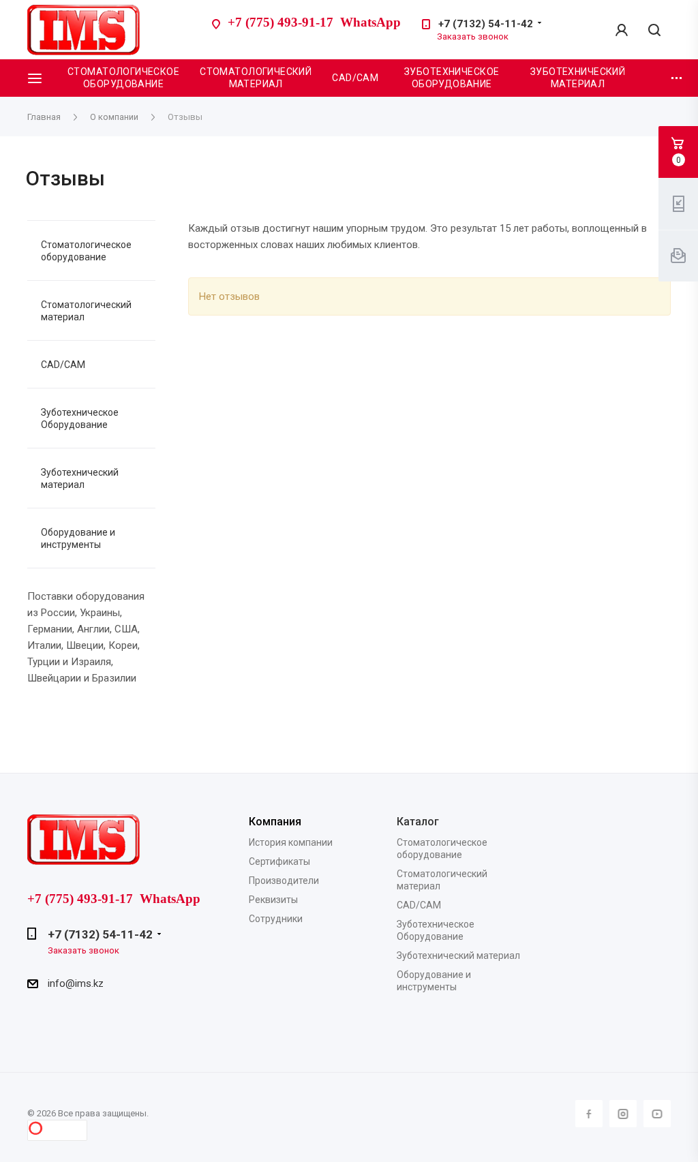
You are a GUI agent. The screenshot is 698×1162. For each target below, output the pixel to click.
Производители (284, 880)
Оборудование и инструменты (78, 538)
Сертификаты (279, 861)
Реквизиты (273, 899)
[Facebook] (589, 1113)
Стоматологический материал (256, 77)
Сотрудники (276, 918)
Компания (275, 821)
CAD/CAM (355, 77)
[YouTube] (657, 1113)
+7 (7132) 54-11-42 (485, 24)
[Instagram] (623, 1113)
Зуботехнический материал (577, 77)
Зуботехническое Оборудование (80, 418)
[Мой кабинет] (621, 30)
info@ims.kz (76, 983)
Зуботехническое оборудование (451, 77)
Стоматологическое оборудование (123, 77)
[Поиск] (654, 31)
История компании (291, 842)
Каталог (418, 821)
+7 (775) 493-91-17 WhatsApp (314, 22)
